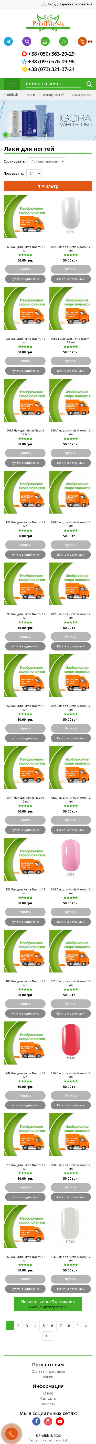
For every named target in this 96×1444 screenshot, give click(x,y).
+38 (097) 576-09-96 (51, 61)
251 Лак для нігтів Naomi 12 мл (70, 983)
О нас (48, 1393)
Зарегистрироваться (75, 4)
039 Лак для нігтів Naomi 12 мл (70, 707)
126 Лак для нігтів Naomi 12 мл (70, 1258)
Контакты (48, 1398)
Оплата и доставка (48, 1371)
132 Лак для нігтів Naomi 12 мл (25, 891)
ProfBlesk (11, 95)
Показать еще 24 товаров (48, 1302)
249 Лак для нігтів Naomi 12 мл (25, 1075)
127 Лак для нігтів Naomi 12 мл (25, 524)
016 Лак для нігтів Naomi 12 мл (25, 1166)
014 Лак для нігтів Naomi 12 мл (70, 524)
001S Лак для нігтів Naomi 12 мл (25, 432)
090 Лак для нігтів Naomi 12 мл (25, 615)
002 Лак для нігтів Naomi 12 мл (70, 248)
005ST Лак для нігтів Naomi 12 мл (70, 340)
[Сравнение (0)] (46, 41)
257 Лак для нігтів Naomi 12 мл (25, 707)
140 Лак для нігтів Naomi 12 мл (70, 1075)
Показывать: (14, 173)
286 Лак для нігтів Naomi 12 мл (25, 340)
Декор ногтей (54, 95)
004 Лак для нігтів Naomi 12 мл (70, 891)
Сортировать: (15, 161)
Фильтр (49, 186)
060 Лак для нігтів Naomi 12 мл (25, 1258)
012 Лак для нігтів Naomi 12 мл (70, 615)
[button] (5, 135)
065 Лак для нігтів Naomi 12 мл (25, 248)
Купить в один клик (25, 279)
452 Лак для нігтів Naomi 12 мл (70, 799)
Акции (48, 1376)
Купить (25, 269)
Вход (52, 4)
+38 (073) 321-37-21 (51, 69)
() (90, 41)
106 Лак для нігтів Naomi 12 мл (25, 983)
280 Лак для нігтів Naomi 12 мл (70, 1166)
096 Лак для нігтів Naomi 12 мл (70, 432)
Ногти (30, 95)
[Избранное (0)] (64, 41)
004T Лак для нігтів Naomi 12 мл (25, 799)
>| (48, 1335)
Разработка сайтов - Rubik (48, 1440)
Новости (48, 1403)
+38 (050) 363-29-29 (51, 53)
